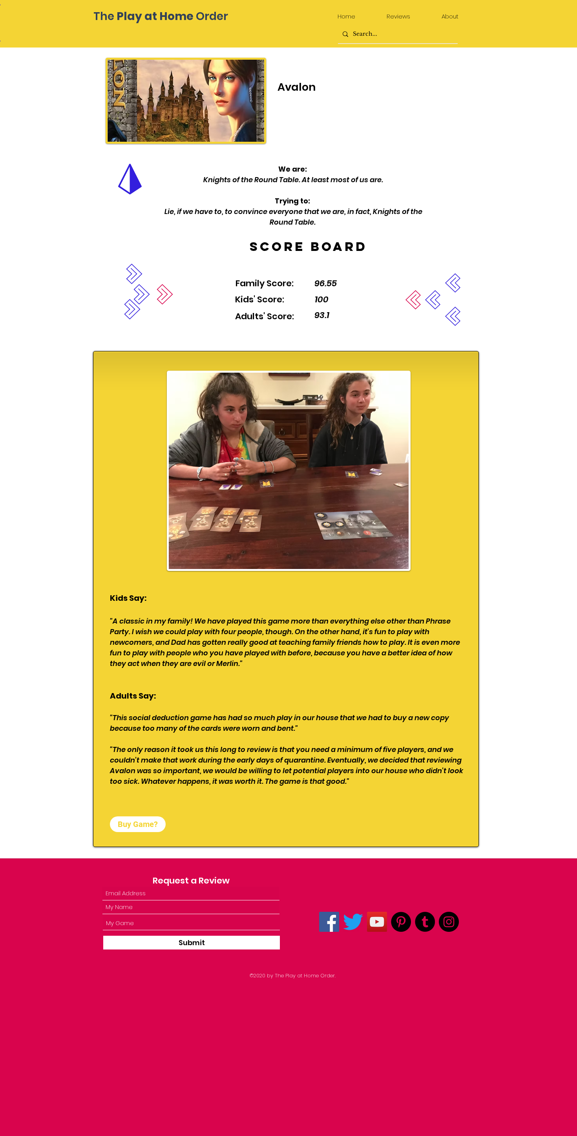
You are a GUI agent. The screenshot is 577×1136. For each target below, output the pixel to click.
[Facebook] (329, 922)
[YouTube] (377, 922)
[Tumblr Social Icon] (425, 922)
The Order (160, 16)
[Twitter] (353, 922)
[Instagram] (449, 922)
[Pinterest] (401, 922)
